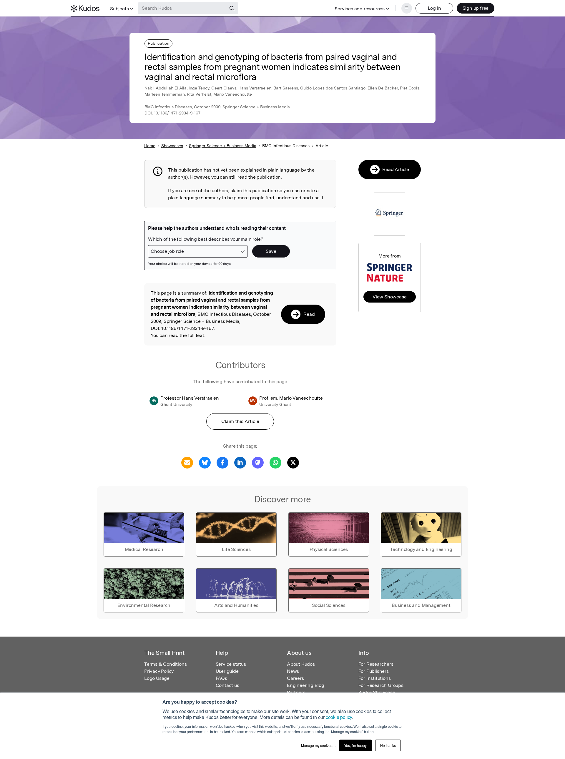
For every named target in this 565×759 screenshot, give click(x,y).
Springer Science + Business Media (222, 145)
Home (149, 145)
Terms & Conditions (165, 664)
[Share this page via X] (293, 462)
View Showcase (389, 297)
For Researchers (375, 664)
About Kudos (301, 664)
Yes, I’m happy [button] (355, 745)
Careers (295, 678)
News (293, 671)
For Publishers (373, 671)
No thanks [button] (388, 745)
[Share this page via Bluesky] (204, 462)
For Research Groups (380, 685)
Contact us (227, 685)
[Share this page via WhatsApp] (275, 462)
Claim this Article (240, 421)
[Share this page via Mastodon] (257, 462)
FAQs (221, 678)
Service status (231, 664)
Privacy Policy (159, 671)
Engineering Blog (305, 685)
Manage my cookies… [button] (318, 745)
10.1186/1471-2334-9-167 (177, 113)
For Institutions (374, 678)
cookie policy (339, 717)
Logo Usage (157, 678)
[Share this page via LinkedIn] (240, 462)
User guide (227, 671)
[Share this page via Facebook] (222, 462)
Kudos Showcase (376, 692)
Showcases (172, 145)
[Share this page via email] (187, 462)
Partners (296, 692)
